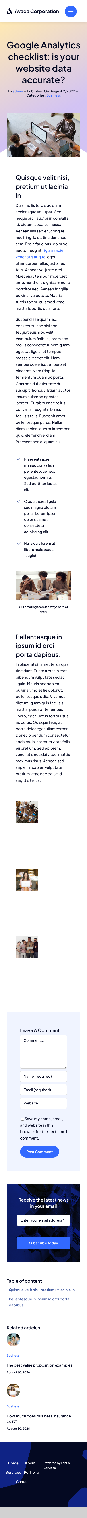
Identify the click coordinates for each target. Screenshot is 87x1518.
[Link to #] (71, 11)
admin (18, 91)
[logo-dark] (33, 9)
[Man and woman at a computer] (13, 1334)
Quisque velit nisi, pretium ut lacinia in (42, 1289)
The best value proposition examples (39, 1365)
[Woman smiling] (13, 1385)
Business (53, 95)
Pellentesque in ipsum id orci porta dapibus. (39, 1302)
